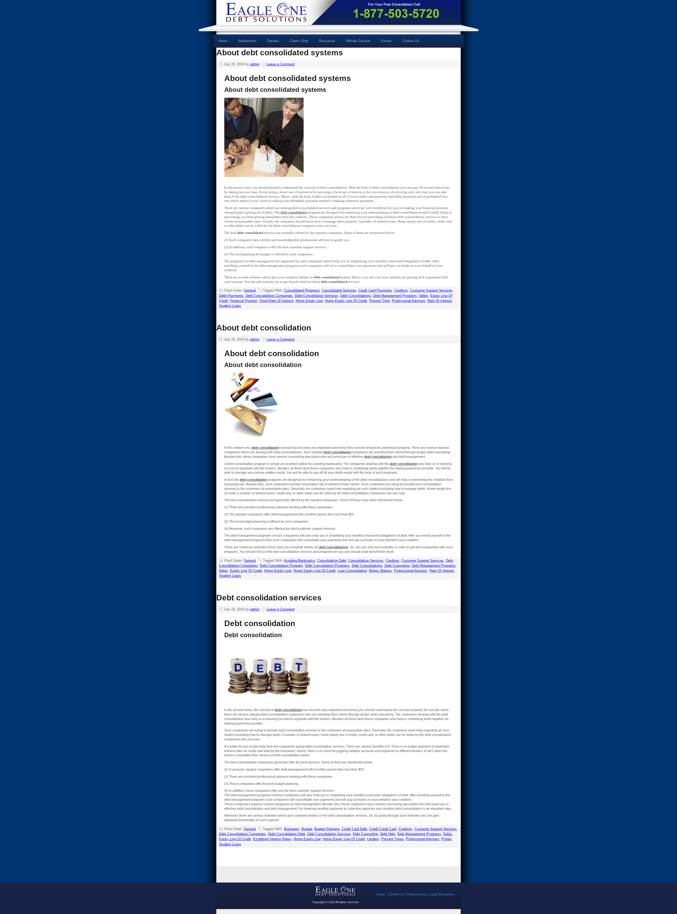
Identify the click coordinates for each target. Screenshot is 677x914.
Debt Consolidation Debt (286, 834)
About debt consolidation (263, 327)
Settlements (247, 41)
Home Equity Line (309, 301)
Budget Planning (327, 829)
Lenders (373, 839)
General (250, 290)
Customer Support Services (431, 290)
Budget (306, 829)
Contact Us (410, 41)
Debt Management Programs (395, 296)
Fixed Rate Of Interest (276, 301)
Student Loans (230, 306)
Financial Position (243, 301)
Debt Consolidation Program (281, 566)
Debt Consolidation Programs (327, 566)
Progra (446, 839)
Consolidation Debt (331, 561)
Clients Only (299, 41)
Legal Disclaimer (442, 894)
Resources (324, 43)
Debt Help (387, 834)
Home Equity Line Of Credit (346, 301)
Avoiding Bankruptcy (299, 561)
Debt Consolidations (355, 296)
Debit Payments (231, 296)
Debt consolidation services (269, 597)
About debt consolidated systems (279, 52)
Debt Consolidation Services (316, 296)
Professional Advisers (408, 301)
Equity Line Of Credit (246, 571)
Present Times (392, 839)
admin (254, 64)
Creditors (401, 290)
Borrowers (291, 829)
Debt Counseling (397, 566)
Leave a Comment (281, 64)
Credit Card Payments (375, 290)
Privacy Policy (417, 894)
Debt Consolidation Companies (269, 296)
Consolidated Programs (302, 290)
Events (386, 41)
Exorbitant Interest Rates (272, 839)
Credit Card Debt (354, 829)
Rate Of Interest (439, 301)
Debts (423, 296)
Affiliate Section (358, 41)
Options (270, 43)
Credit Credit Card (382, 829)
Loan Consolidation (352, 571)
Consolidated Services (339, 290)
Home (222, 41)
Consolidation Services (365, 561)
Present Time (379, 301)
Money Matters (380, 571)
